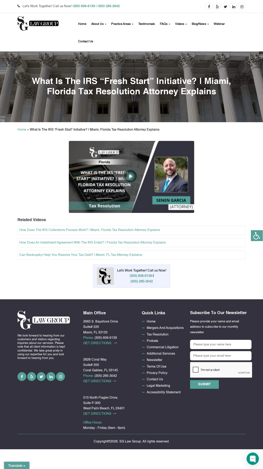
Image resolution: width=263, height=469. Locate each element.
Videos (179, 24)
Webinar (219, 24)
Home (82, 24)
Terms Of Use (156, 366)
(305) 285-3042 (108, 6)
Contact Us (85, 41)
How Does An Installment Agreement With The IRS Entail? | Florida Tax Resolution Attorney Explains (92, 242)
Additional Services (161, 353)
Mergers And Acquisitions (165, 328)
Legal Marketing (158, 386)
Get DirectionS (97, 343)
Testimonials (146, 24)
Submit (204, 384)
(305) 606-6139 (84, 6)
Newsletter (154, 360)
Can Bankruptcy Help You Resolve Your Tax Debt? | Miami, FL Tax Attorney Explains (80, 255)
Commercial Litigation (163, 347)
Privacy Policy (157, 373)
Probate (152, 341)
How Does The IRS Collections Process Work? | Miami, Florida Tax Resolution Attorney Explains (89, 230)
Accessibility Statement (164, 392)
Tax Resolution (157, 334)
